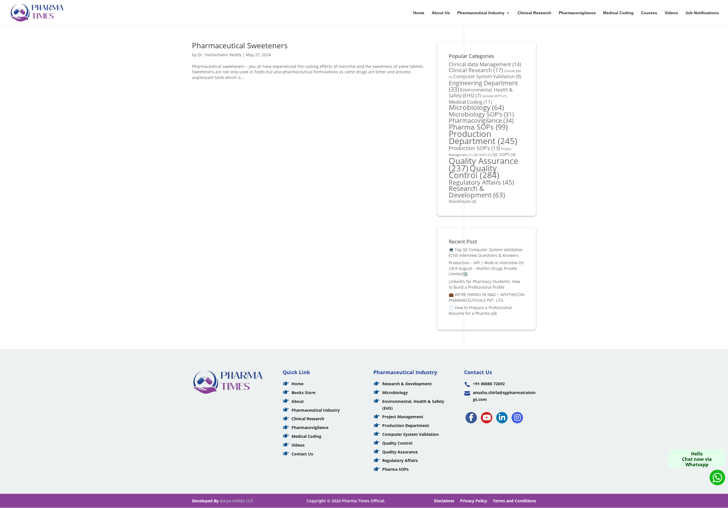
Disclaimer (444, 500)
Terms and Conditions (514, 500)
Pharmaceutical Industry (480, 13)
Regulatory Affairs (481, 182)
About (297, 401)
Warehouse (462, 201)
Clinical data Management (485, 64)
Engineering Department (483, 86)
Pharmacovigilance (577, 13)
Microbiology (476, 107)
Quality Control (474, 172)
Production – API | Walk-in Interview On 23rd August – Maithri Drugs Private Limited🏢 (486, 268)
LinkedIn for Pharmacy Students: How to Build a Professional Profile (484, 284)
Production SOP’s (474, 148)
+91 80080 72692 (489, 383)
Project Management (402, 416)
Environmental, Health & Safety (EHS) (481, 93)
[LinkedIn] (502, 417)
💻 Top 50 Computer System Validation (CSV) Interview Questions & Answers (486, 252)
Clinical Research (534, 13)
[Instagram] (517, 417)
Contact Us (302, 454)
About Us (441, 13)
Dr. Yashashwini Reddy (219, 54)
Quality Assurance (400, 452)
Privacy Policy (473, 500)
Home (418, 13)
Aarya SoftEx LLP (236, 500)
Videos (671, 13)
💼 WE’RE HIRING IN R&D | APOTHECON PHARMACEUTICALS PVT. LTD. (486, 297)
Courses (649, 13)
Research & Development (477, 191)
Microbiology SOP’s (481, 114)
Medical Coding (618, 13)
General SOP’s (494, 96)
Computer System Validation (487, 76)
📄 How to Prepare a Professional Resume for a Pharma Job (480, 310)
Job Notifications (702, 13)
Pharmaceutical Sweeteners (240, 45)
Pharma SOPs (478, 127)
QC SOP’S (504, 154)
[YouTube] (486, 417)
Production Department (483, 137)
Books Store (303, 392)
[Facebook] (471, 417)
